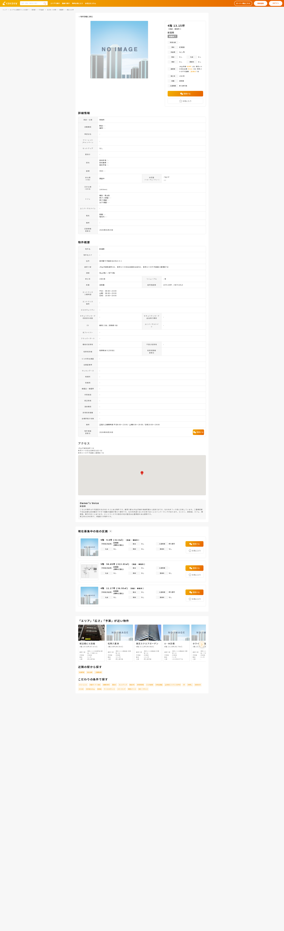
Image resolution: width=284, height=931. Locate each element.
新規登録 (260, 3)
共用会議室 (159, 685)
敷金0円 (132, 685)
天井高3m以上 (90, 689)
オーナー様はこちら (243, 3)
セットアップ (123, 685)
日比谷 (190, 69)
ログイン (276, 3)
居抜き (114, 685)
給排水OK (198, 685)
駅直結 (99, 689)
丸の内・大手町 (51, 10)
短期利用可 (106, 685)
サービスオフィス (109, 689)
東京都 (34, 10)
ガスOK (81, 689)
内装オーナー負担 (95, 685)
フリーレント (83, 685)
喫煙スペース (132, 689)
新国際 (61, 10)
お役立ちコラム (90, 3)
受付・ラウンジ (143, 689)
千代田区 (41, 10)
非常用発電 (140, 685)
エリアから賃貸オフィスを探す (19, 10)
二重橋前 (192, 71)
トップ (5, 10)
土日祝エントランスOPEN (172, 685)
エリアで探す (55, 3)
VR (184, 685)
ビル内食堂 (149, 685)
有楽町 (189, 66)
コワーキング (121, 689)
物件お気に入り (77, 3)
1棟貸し (189, 685)
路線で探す (66, 3)
